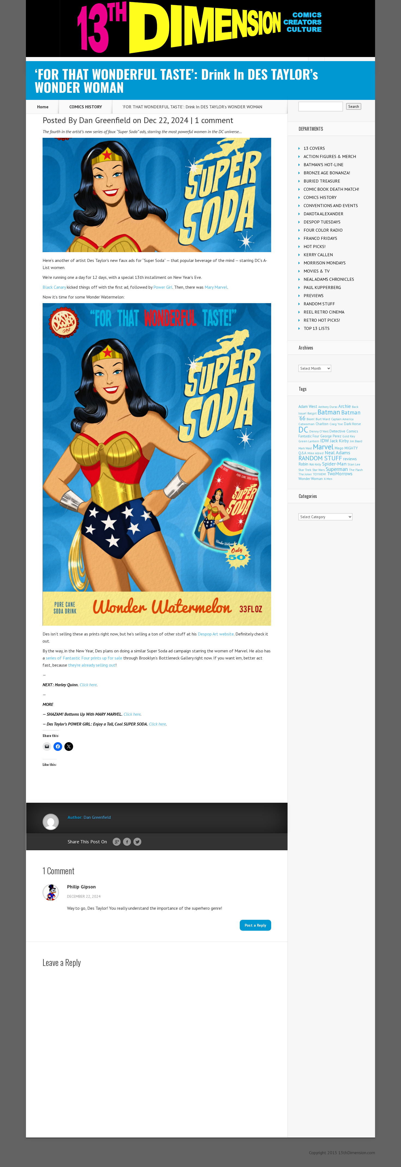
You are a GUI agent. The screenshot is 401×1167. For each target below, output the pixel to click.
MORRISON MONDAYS (325, 262)
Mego (339, 448)
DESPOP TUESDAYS (322, 222)
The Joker (305, 474)
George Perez (330, 436)
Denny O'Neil (318, 431)
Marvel (323, 446)
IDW (324, 440)
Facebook (127, 842)
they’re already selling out (91, 665)
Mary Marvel (216, 287)
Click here (88, 684)
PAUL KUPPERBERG (322, 287)
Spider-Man (334, 464)
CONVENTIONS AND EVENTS (331, 205)
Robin (303, 464)
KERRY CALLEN (318, 254)
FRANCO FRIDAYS (320, 238)
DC (303, 429)
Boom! (311, 419)
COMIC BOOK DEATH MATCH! (331, 189)
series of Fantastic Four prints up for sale (84, 658)
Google (116, 842)
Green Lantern (308, 441)
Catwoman (306, 424)
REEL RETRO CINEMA (324, 312)
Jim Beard (356, 441)
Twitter (137, 842)
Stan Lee (354, 464)
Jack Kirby (339, 441)
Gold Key (348, 436)
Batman (329, 412)
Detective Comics (344, 431)
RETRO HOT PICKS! (322, 320)
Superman (337, 468)
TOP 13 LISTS (317, 328)
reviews (350, 458)
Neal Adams (337, 452)
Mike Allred (315, 453)
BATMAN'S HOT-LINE (323, 164)
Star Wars (318, 470)
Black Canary (54, 287)
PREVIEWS (314, 295)
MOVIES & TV (317, 271)
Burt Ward (323, 419)
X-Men (328, 479)
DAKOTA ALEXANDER (323, 213)
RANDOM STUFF (319, 303)
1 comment (214, 120)
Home (43, 106)
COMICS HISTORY (85, 106)
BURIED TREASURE (322, 181)
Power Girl (162, 287)
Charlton (322, 424)
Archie (344, 406)
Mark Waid (305, 448)
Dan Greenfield (105, 120)
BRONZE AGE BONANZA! (327, 172)
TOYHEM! (319, 474)
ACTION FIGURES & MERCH (330, 156)
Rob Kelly (315, 464)
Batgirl (311, 413)
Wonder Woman (310, 478)
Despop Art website (216, 634)
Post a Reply (255, 925)
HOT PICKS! (314, 246)
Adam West (307, 406)
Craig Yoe (336, 424)
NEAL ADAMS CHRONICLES (329, 279)
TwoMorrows (339, 474)
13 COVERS (314, 148)
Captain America (342, 419)
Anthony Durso (327, 407)
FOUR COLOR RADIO (323, 230)
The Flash (356, 470)
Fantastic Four (308, 436)
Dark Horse (352, 424)
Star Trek (304, 470)
